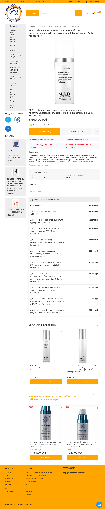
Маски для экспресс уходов (13, 93)
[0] (92, 13)
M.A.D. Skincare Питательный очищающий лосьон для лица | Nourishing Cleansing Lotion (42, 368)
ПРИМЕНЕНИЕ (14, 50)
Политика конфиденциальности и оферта (40, 472)
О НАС (16, 2)
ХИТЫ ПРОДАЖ (13, 106)
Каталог (34, 13)
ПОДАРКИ (14, 101)
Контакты (29, 488)
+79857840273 (74, 2)
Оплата (28, 495)
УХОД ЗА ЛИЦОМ (13, 55)
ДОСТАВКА (36, 2)
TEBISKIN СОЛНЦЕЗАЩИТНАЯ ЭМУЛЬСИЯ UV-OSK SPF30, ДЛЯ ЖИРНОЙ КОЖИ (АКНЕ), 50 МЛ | (45, 444)
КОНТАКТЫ (25, 2)
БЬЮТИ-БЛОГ (10, 491)
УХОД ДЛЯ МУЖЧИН (14, 62)
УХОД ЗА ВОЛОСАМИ (14, 77)
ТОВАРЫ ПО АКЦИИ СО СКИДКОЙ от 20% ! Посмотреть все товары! (53, 398)
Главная (32, 26)
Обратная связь (31, 482)
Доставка (29, 491)
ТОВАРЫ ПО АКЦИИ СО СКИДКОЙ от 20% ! (14, 36)
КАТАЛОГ (8, 2)
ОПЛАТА (45, 2)
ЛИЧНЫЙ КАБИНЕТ (11, 488)
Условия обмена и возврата (35, 478)
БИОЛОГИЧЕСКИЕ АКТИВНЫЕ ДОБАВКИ (14, 70)
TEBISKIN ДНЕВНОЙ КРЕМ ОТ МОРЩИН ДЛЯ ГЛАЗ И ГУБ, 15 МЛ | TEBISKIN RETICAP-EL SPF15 (81, 444)
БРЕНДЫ (42, 26)
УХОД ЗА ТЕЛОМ (13, 84)
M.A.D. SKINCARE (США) (57, 26)
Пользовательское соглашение (36, 475)
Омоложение (75, 26)
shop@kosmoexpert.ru (92, 2)
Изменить (58, 199)
